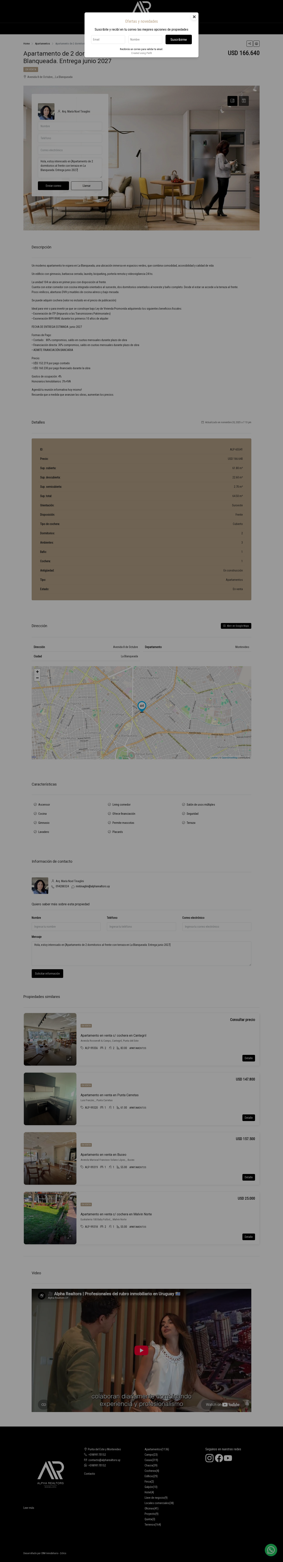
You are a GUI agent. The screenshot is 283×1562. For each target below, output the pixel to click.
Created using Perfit (141, 53)
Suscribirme (179, 39)
